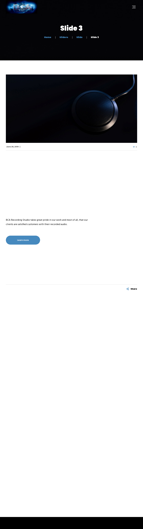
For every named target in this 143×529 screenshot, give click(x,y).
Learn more (23, 240)
